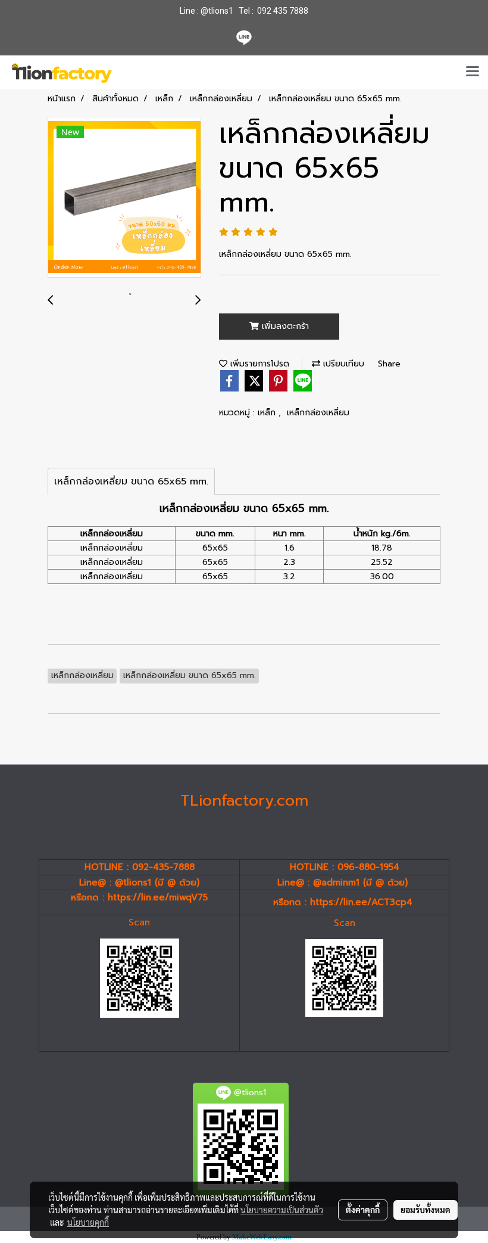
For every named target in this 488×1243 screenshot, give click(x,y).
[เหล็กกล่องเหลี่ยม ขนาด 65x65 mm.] (124, 197)
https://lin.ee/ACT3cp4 (361, 902)
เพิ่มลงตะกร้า (284, 326)
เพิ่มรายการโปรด (258, 364)
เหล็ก (268, 412)
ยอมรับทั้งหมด (426, 1209)
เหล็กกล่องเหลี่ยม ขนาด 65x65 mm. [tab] (131, 481)
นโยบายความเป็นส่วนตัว (281, 1209)
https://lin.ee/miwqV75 (158, 897)
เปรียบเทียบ (342, 364)
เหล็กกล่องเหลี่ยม (318, 412)
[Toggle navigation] (472, 72)
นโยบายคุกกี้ (88, 1222)
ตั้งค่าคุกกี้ (363, 1209)
